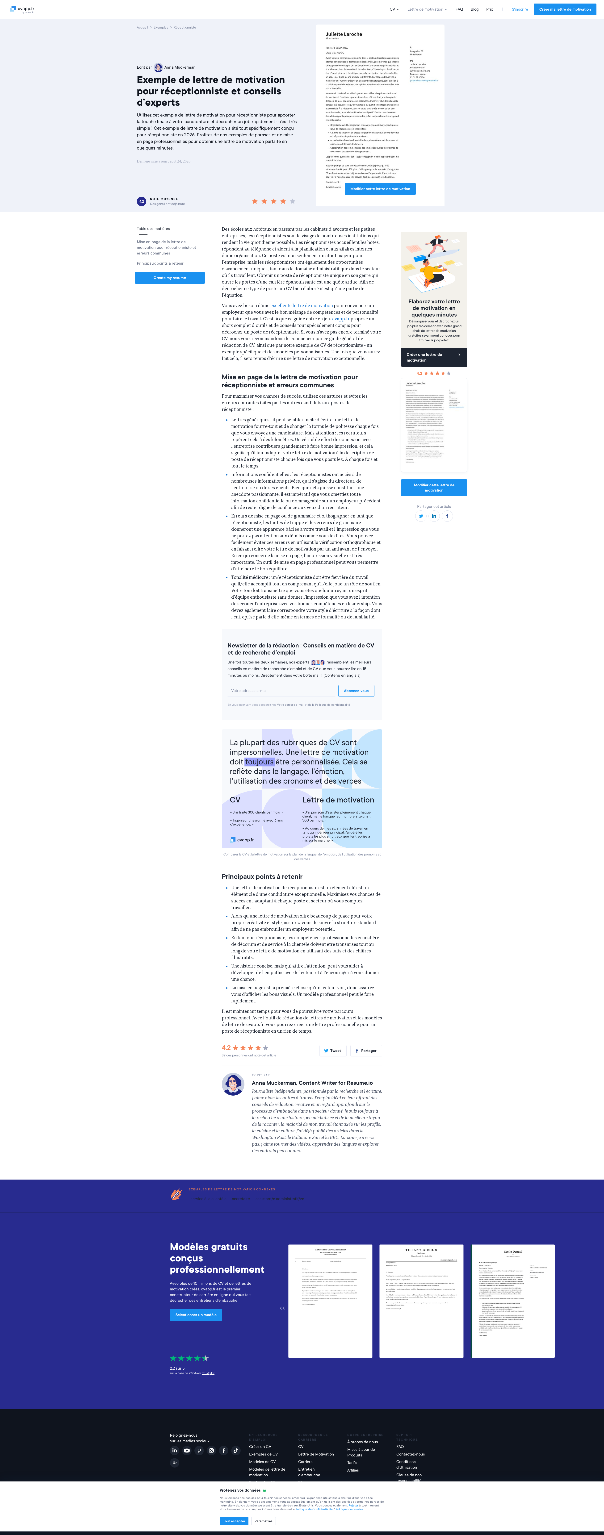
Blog (475, 9)
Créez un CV (260, 1446)
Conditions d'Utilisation (406, 1465)
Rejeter (353, 1505)
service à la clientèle (208, 1199)
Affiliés (353, 1470)
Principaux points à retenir (160, 263)
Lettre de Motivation (316, 1454)
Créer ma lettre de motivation (565, 9)
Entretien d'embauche (309, 1472)
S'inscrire (520, 9)
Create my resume (170, 278)
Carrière (305, 1462)
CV (392, 9)
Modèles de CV (262, 1462)
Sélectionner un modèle (196, 1315)
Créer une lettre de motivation (424, 357)
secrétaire (241, 1199)
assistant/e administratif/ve (280, 1199)
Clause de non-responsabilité (410, 1478)
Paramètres (264, 1521)
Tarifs (352, 1462)
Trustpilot (208, 1373)
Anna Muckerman (180, 67)
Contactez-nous (410, 1454)
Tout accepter (234, 1521)
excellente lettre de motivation (301, 306)
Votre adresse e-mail (290, 704)
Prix (489, 9)
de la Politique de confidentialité (329, 704)
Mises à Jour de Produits (361, 1452)
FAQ (459, 9)
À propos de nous (362, 1442)
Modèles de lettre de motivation (267, 1472)
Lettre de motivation (425, 9)
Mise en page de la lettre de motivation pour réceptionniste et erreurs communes (166, 247)
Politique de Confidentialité (314, 1509)
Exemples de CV (263, 1454)
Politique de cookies (349, 1509)
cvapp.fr (341, 319)
